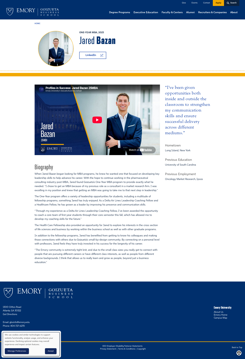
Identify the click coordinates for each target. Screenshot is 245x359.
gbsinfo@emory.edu (19, 322)
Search (0, 0)
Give (184, 3)
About (234, 12)
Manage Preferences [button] (17, 351)
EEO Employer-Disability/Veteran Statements (122, 346)
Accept (51, 351)
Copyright (141, 349)
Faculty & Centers (172, 12)
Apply (218, 3)
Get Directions (10, 314)
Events (195, 3)
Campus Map (220, 318)
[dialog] (31, 344)
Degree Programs (119, 12)
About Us (218, 312)
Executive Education (146, 12)
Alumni (190, 12)
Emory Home (220, 315)
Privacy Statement (108, 349)
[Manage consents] (238, 352)
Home (37, 23)
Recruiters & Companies (212, 12)
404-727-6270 (17, 326)
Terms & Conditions (126, 349)
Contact (206, 3)
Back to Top (237, 348)
